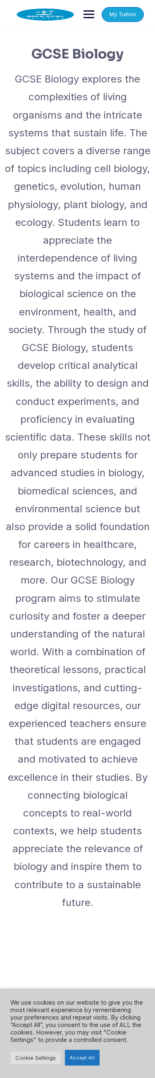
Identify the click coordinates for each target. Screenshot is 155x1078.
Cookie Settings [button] (35, 1057)
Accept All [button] (82, 1058)
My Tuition (123, 14)
